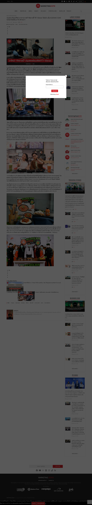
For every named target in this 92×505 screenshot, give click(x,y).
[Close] (66, 76)
